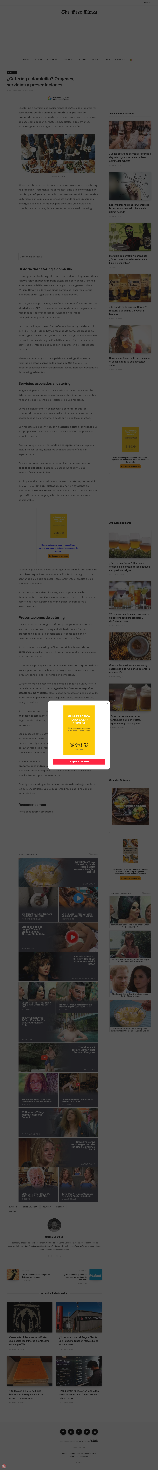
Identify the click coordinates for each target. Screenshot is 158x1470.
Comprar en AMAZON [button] (79, 761)
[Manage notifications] (4, 1466)
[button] (107, 703)
